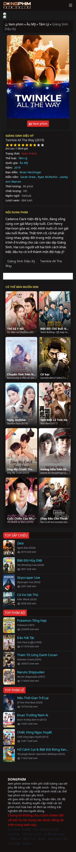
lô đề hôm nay (54, 834)
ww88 (26, 829)
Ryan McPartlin (47, 177)
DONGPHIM (17, 779)
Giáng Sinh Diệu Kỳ (19, 136)
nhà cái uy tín (32, 834)
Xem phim (39, 123)
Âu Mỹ (24, 163)
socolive (14, 829)
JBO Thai (29, 839)
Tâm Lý (22, 158)
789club (15, 839)
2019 (17, 167)
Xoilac (27, 843)
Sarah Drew (27, 177)
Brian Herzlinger (30, 172)
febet (42, 839)
